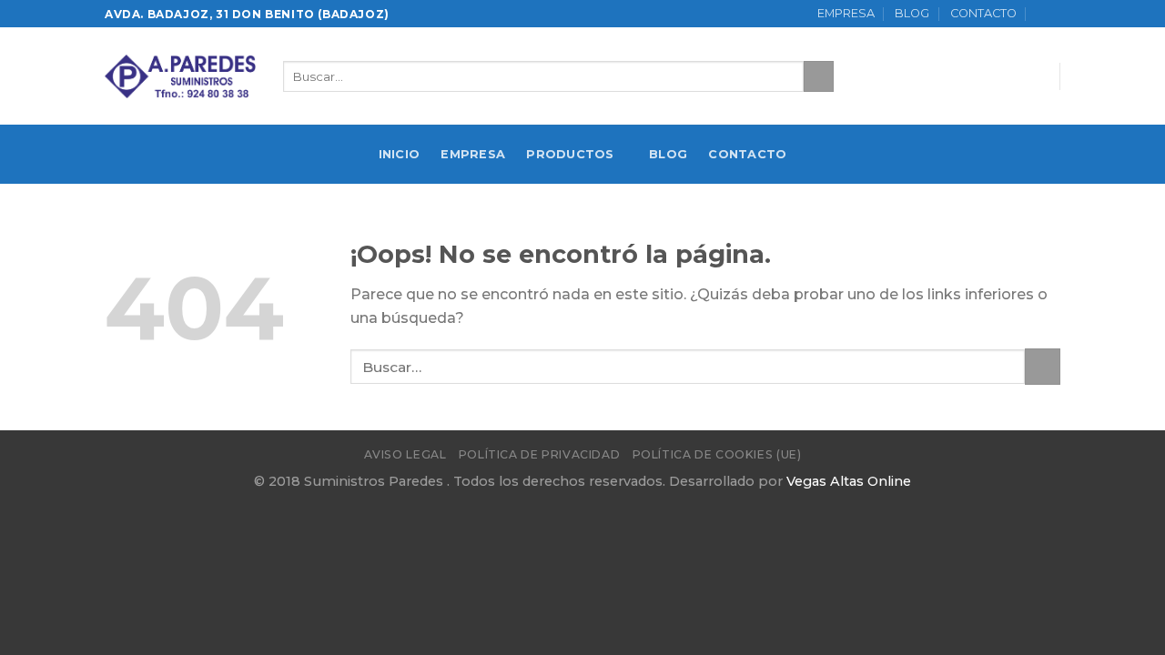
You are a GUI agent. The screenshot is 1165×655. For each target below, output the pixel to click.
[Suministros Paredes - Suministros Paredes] (180, 76)
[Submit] (819, 76)
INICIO (399, 154)
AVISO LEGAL (405, 454)
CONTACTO (983, 13)
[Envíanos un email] (1032, 76)
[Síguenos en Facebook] (985, 76)
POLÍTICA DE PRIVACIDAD (539, 454)
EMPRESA (846, 13)
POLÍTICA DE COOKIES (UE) (717, 454)
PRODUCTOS (569, 154)
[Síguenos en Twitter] (1008, 76)
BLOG (912, 13)
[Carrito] (1048, 13)
